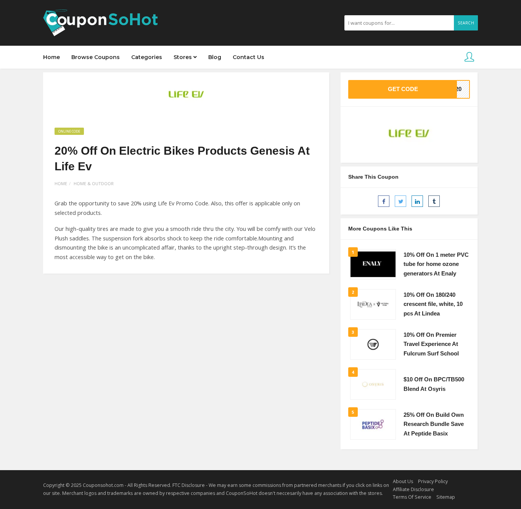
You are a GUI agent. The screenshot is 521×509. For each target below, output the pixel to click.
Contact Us (248, 57)
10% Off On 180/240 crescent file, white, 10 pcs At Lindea (433, 304)
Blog (214, 57)
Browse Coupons (95, 57)
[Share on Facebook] (383, 201)
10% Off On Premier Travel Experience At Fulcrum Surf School (431, 344)
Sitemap (445, 497)
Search (466, 23)
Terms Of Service (412, 497)
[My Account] (469, 57)
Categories (146, 57)
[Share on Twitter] (400, 201)
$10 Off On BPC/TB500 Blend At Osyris (434, 384)
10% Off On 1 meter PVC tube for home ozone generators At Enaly (436, 264)
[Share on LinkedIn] (417, 201)
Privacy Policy (433, 481)
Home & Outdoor (94, 183)
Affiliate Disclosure (413, 489)
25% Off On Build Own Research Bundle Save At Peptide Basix (434, 424)
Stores (183, 57)
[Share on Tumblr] (434, 201)
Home (51, 57)
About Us (403, 481)
